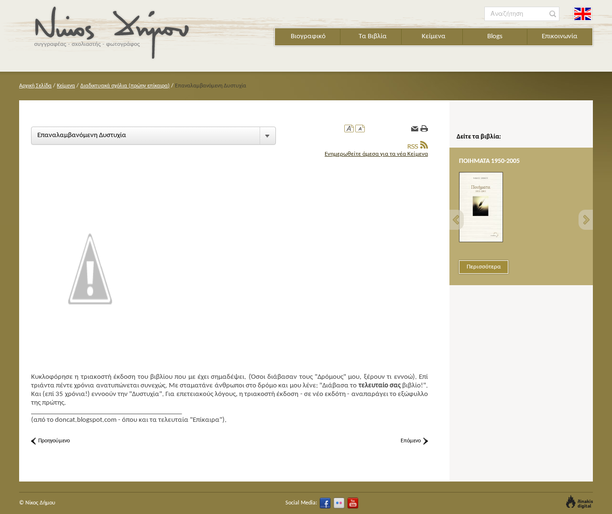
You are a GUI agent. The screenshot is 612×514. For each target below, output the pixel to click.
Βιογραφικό (308, 36)
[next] (586, 220)
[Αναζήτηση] (553, 14)
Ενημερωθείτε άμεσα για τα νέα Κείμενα (376, 154)
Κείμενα (434, 36)
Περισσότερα (484, 267)
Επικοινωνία (560, 36)
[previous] (456, 220)
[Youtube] (353, 503)
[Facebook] (325, 503)
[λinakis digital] (579, 502)
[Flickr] (339, 503)
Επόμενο (411, 441)
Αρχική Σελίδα (35, 86)
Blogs (495, 36)
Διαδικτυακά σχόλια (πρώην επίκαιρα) (125, 86)
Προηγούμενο (54, 441)
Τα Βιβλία (373, 36)
